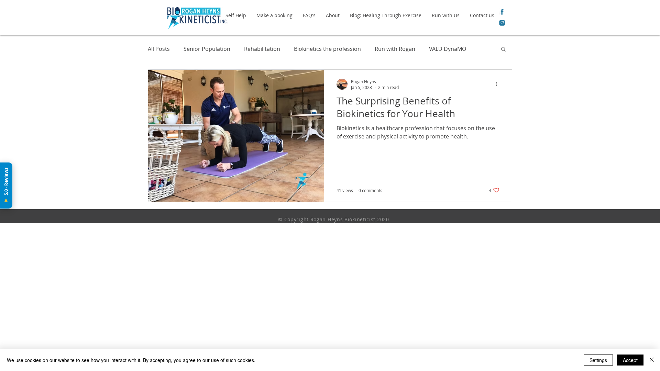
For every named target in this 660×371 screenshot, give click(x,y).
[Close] (652, 360)
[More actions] (498, 84)
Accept (630, 360)
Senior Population (207, 49)
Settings (598, 360)
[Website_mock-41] (502, 12)
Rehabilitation (262, 49)
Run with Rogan (395, 49)
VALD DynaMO (447, 49)
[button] (503, 49)
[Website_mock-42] (502, 23)
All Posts (159, 49)
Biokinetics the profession (327, 49)
